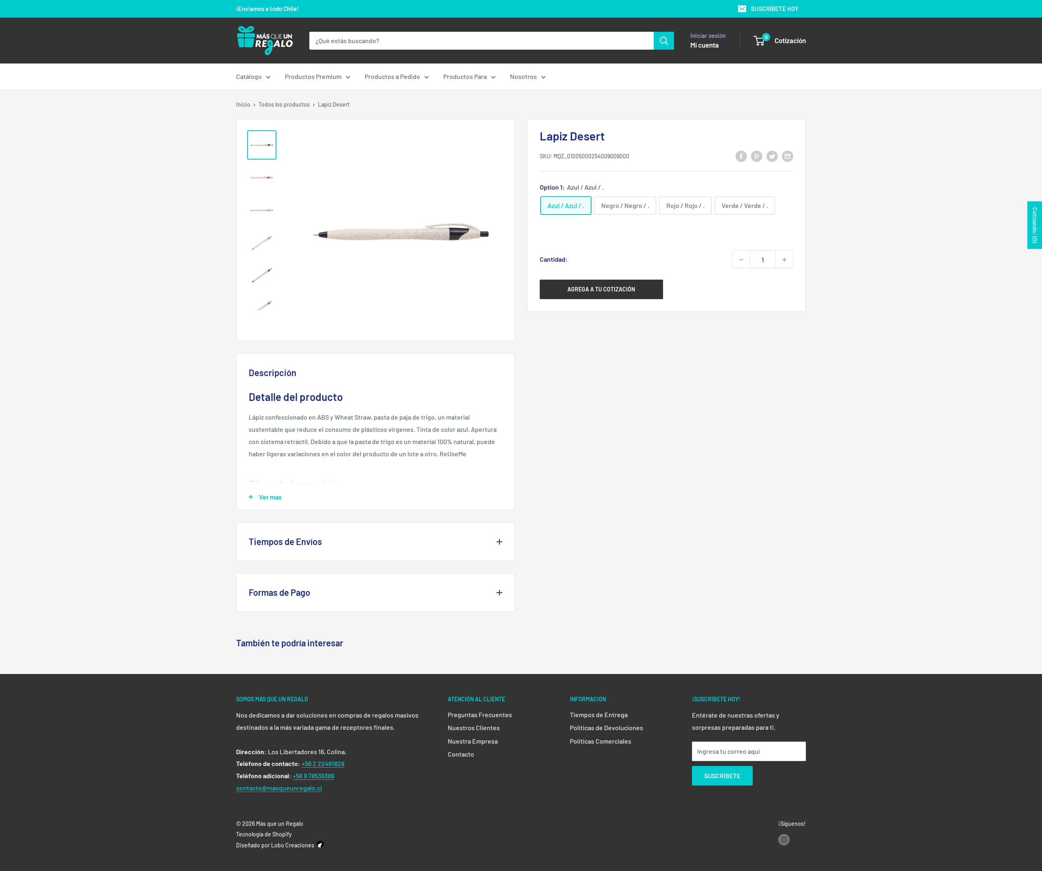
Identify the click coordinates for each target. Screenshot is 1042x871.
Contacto (461, 754)
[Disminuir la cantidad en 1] (741, 259)
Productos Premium (313, 76)
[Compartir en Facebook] (741, 155)
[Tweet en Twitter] (772, 155)
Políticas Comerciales (600, 741)
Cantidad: (554, 259)
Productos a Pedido (392, 76)
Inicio (243, 104)
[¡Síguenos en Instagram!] (784, 839)
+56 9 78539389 (313, 775)
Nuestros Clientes (474, 727)
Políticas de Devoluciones (606, 727)
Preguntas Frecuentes (480, 714)
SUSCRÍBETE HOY (775, 8)
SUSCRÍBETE (722, 775)
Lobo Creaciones (292, 845)
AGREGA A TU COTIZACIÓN (601, 289)
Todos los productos (284, 104)
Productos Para (465, 76)
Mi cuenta (704, 45)
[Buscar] (664, 41)
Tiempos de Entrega (599, 714)
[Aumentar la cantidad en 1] (784, 259)
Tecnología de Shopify (264, 834)
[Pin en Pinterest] (756, 155)
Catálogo (249, 76)
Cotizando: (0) (1034, 225)
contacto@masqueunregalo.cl (279, 788)
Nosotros (523, 76)
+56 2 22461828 (323, 763)
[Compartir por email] (787, 155)
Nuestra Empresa (473, 741)
